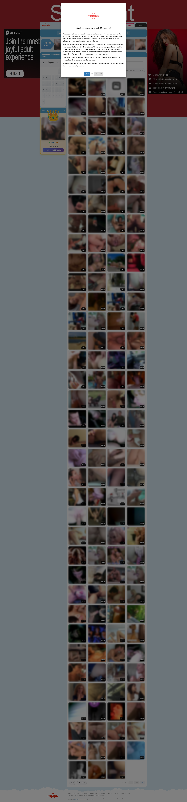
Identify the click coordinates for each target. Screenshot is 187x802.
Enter (87, 74)
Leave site (98, 74)
